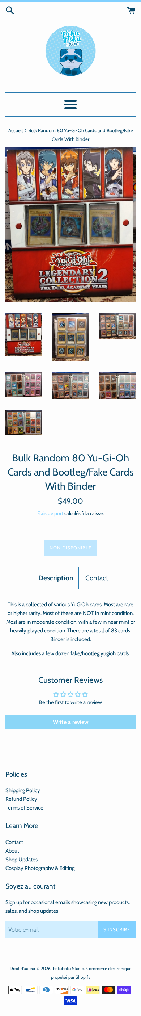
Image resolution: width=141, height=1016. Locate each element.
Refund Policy (21, 799)
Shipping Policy (22, 790)
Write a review (71, 722)
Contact (96, 578)
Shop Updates (21, 859)
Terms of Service (24, 807)
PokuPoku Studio (68, 968)
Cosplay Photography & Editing (39, 868)
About (12, 851)
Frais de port (50, 513)
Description (55, 578)
